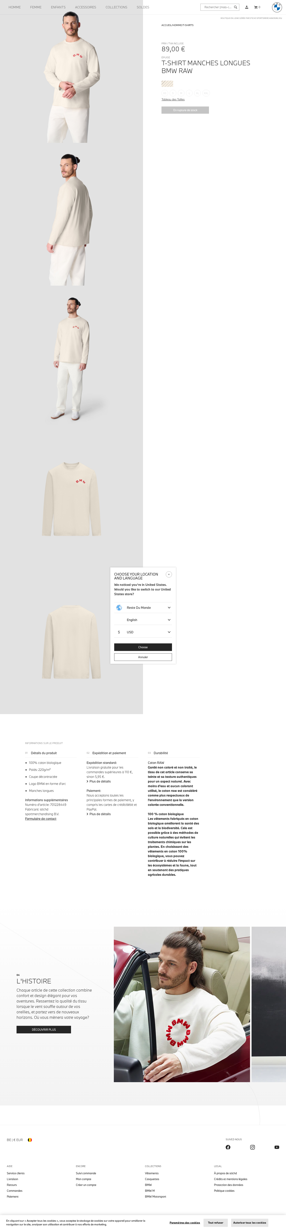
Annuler (143, 657)
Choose (143, 647)
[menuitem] (14, 7)
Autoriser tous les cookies (249, 1222)
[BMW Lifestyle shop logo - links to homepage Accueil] (277, 7)
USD (125, 632)
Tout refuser (215, 1222)
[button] (246, 7)
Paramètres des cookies (185, 1222)
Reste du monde (139, 607)
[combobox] (219, 7)
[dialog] (143, 615)
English (132, 620)
